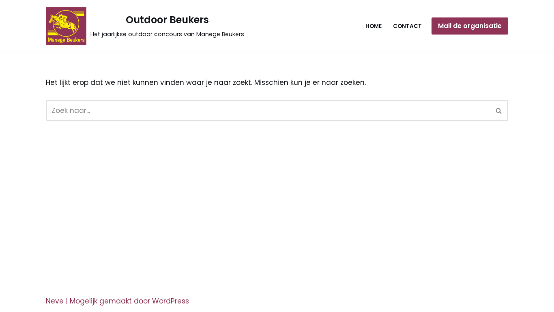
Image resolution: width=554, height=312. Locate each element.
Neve (55, 301)
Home (373, 26)
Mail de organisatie (470, 25)
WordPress (170, 301)
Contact (407, 26)
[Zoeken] (499, 110)
